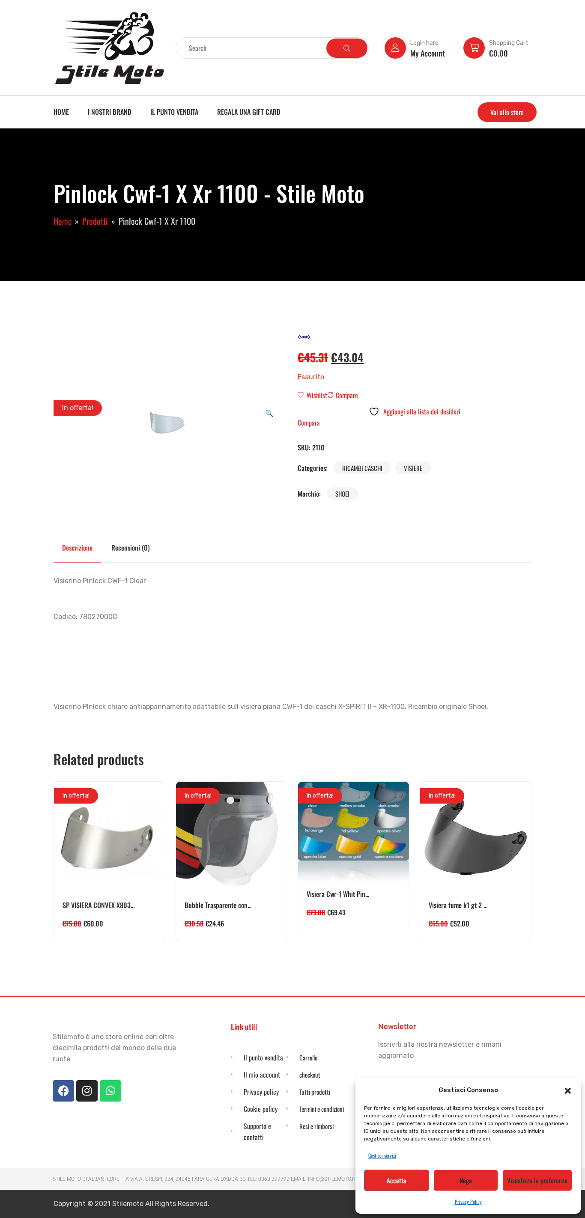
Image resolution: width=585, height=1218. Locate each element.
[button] (568, 1090)
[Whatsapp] (110, 1091)
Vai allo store (507, 112)
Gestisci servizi (382, 1155)
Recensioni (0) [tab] (130, 547)
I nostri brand (109, 112)
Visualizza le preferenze (537, 1180)
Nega (466, 1180)
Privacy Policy (468, 1201)
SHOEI (342, 493)
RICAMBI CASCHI (362, 468)
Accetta (396, 1180)
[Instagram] (87, 1091)
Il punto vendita (174, 112)
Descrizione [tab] (77, 547)
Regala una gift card (249, 112)
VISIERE (413, 468)
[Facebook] (63, 1091)
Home (61, 112)
